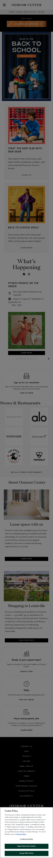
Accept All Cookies (26, 853)
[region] (26, 832)
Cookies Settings (26, 839)
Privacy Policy (21, 834)
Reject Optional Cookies (26, 846)
